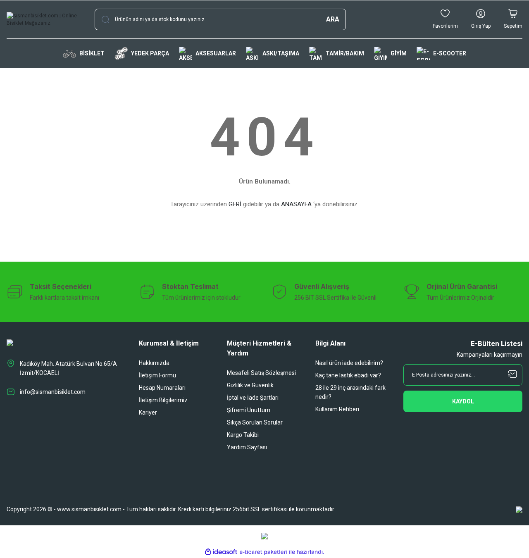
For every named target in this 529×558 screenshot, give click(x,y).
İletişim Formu (157, 375)
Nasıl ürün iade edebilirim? (349, 363)
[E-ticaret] (263, 552)
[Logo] (44, 19)
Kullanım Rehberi (337, 409)
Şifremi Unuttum (248, 410)
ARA (332, 19)
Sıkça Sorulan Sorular (255, 422)
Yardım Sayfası (247, 447)
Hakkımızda (154, 363)
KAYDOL (463, 401)
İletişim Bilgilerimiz (163, 400)
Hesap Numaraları (162, 387)
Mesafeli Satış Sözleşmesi (261, 373)
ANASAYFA (296, 204)
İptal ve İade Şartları (253, 397)
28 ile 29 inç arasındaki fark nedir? (350, 392)
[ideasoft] (221, 552)
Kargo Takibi (243, 435)
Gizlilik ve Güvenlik (250, 385)
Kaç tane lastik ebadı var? (348, 375)
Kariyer (148, 412)
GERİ (235, 204)
